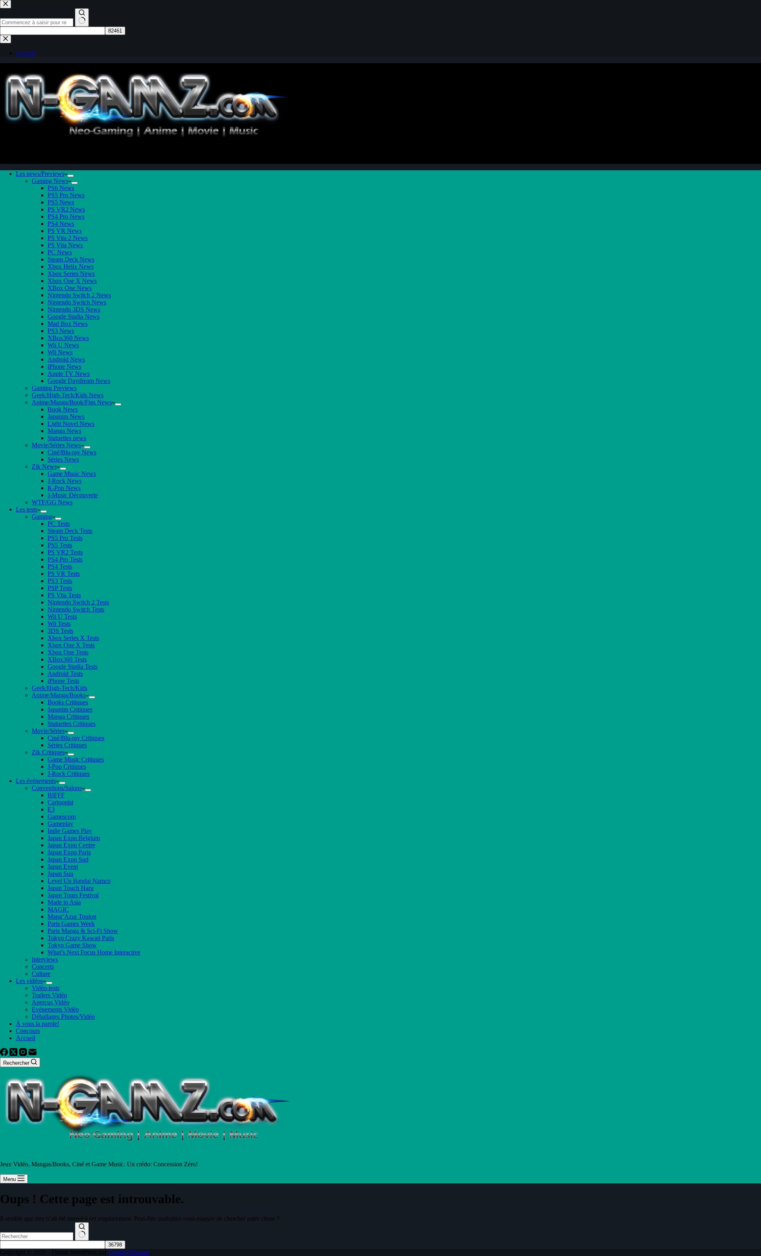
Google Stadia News (73, 316)
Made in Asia (64, 902)
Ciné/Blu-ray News (72, 452)
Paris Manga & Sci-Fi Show (83, 930)
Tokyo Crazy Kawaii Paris (81, 938)
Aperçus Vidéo (50, 1002)
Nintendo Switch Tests (76, 609)
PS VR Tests (64, 573)
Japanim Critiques (70, 709)
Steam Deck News (71, 259)
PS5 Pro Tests (65, 538)
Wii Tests (59, 623)
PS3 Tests (60, 580)
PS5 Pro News (66, 195)
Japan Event (63, 866)
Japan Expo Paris (69, 852)
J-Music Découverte (73, 495)
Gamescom (62, 816)
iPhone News (64, 366)
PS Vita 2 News (68, 238)
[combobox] (36, 1236)
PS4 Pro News (66, 216)
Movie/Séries (48, 730)
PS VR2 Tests (65, 552)
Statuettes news (67, 438)
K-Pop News (64, 488)
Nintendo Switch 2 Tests (78, 602)
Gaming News (50, 180)
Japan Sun (60, 873)
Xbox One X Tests (71, 645)
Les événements (36, 780)
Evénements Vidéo (55, 1009)
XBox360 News (68, 338)
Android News (66, 359)
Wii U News (63, 345)
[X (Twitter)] (14, 1053)
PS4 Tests (60, 566)
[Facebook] (5, 1053)
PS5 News (61, 202)
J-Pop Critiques (67, 766)
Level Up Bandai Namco (79, 880)
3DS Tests (60, 630)
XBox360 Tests (67, 659)
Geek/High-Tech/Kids (59, 688)
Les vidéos (29, 980)
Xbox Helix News (71, 266)
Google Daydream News (79, 380)
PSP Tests (60, 588)
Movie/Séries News (56, 445)
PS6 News (61, 188)
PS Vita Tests (64, 595)
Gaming (42, 516)
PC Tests (59, 523)
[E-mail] (32, 1053)
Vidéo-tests (45, 988)
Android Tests (65, 673)
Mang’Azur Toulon (72, 916)
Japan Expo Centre (71, 845)
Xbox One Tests (68, 652)
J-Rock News (65, 480)
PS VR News (65, 230)
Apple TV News (69, 373)
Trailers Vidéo (49, 995)
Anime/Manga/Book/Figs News (72, 402)
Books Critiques (68, 702)
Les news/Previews (40, 173)
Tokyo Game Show (72, 945)
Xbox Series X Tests (73, 638)
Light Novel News (71, 423)
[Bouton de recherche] (82, 1231)
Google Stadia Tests (73, 666)
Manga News (64, 430)
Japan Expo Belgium (74, 838)
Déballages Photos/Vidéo (63, 1016)
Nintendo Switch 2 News (79, 295)
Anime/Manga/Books (59, 695)
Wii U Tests (62, 616)
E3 (51, 809)
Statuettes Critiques (72, 723)
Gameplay (60, 823)
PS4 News (61, 223)
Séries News (63, 459)
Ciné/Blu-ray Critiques (76, 738)
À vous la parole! (37, 1023)
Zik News (44, 466)
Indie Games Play (70, 830)
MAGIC (58, 909)
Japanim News (66, 416)
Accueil (25, 1038)
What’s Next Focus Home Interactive (94, 952)
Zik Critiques (48, 752)
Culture (41, 973)
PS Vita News (65, 245)
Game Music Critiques (76, 759)
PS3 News (61, 330)
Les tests (26, 509)
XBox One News (70, 288)
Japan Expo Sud (68, 859)
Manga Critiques (68, 716)
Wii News (60, 352)
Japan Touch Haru (71, 888)
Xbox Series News (71, 273)
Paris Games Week (71, 923)
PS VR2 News (66, 209)
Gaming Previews (54, 388)
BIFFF (56, 795)
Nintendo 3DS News (74, 309)
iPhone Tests (63, 680)
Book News (63, 409)
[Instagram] (24, 1053)
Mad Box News (68, 323)
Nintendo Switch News (77, 302)
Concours (28, 1030)
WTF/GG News (52, 502)
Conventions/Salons (57, 788)
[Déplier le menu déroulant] (70, 176)
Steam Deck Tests (70, 530)
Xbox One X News (72, 280)
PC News (60, 252)
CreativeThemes (128, 1252)
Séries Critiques (67, 745)
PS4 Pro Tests (65, 559)
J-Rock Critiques (69, 773)
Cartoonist (60, 802)
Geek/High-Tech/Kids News (67, 395)
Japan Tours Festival (73, 895)
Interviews (45, 959)
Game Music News (72, 473)
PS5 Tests (60, 545)
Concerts (43, 966)
